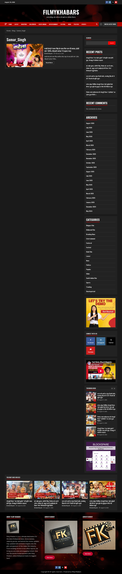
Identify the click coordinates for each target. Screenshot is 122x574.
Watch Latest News (110, 24)
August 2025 (90, 172)
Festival (62, 24)
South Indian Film (91, 278)
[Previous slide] (112, 388)
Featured (89, 243)
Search (88, 38)
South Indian (42, 24)
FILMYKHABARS (61, 12)
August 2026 (90, 123)
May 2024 (89, 211)
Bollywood (32, 24)
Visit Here (88, 554)
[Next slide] (114, 388)
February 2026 (90, 150)
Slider (88, 274)
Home (10, 24)
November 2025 (91, 158)
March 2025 (90, 193)
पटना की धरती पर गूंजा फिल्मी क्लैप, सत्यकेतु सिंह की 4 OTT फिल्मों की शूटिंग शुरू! (73, 502)
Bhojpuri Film (90, 225)
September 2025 (91, 167)
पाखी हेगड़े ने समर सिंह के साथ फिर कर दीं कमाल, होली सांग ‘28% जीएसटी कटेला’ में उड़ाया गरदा (25, 55)
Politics (76, 24)
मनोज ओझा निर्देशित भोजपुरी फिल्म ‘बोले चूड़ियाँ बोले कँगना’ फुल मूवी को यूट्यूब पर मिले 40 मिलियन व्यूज (91, 397)
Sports (84, 24)
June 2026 (89, 132)
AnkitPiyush (49, 53)
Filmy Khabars (76, 572)
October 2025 (90, 163)
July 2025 (89, 176)
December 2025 (91, 154)
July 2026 (89, 128)
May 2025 (89, 185)
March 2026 (90, 145)
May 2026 (89, 136)
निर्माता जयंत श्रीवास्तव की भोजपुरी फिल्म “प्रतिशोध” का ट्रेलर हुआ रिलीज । (91, 408)
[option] (100, 397)
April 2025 (89, 189)
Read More (50, 63)
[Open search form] (96, 24)
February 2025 (90, 198)
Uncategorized (90, 291)
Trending (89, 287)
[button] (6, 24)
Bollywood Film (90, 230)
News (69, 24)
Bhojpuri (24, 24)
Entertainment (53, 24)
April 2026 (89, 141)
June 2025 (89, 180)
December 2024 (91, 207)
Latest (16, 24)
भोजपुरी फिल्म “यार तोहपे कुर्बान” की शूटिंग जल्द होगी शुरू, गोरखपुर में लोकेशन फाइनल (91, 420)
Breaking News (90, 234)
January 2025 (90, 202)
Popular (88, 269)
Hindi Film (89, 252)
